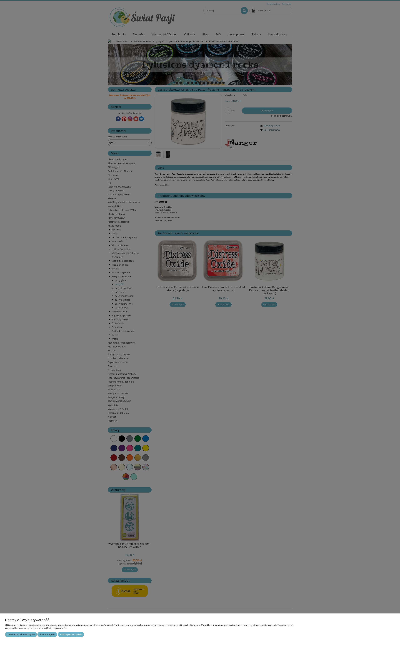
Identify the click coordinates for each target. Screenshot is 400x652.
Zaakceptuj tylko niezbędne (21, 634)
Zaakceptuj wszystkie (71, 634)
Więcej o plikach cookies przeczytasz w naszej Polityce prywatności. (36, 628)
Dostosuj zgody (47, 634)
